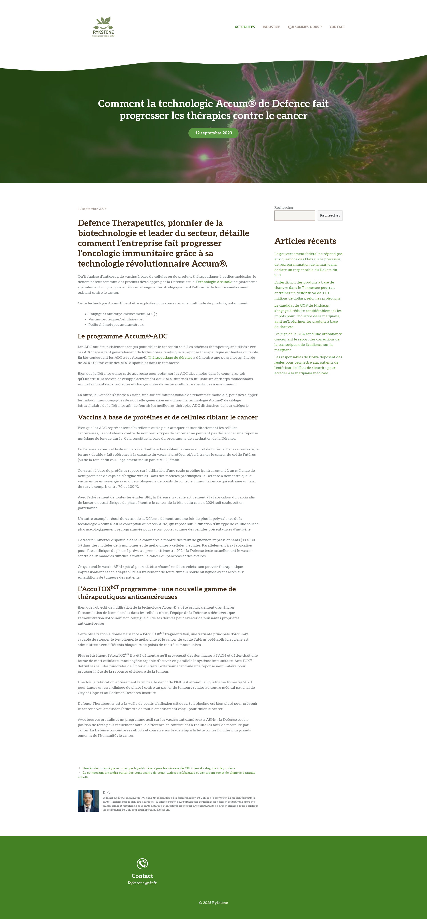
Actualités (245, 26)
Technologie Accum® (213, 282)
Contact (337, 26)
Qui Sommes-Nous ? (305, 26)
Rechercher (284, 208)
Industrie (271, 26)
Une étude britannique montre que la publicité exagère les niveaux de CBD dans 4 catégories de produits (159, 768)
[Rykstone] (103, 26)
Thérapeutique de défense (170, 358)
